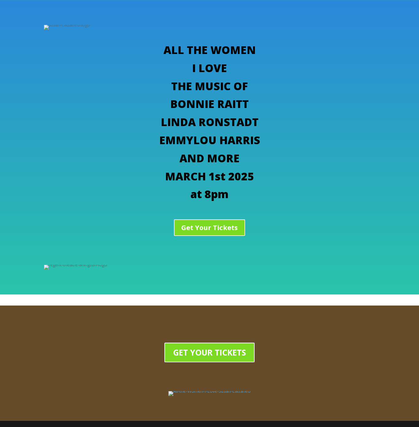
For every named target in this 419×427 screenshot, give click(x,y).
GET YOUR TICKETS (209, 352)
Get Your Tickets (209, 227)
